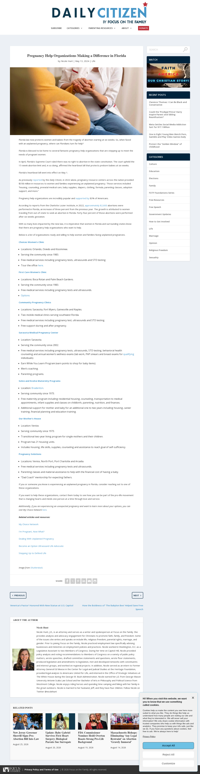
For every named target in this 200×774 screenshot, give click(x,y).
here (40, 265)
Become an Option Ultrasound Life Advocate (41, 546)
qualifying (128, 354)
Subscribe (56, 28)
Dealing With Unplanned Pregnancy (36, 538)
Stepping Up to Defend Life (32, 553)
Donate (143, 28)
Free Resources (156, 200)
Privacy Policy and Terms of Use (41, 769)
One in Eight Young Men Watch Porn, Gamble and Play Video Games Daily (168, 135)
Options (25, 295)
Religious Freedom (158, 250)
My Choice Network (28, 524)
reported (37, 179)
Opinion (153, 243)
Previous (19, 595)
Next (136, 595)
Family (152, 185)
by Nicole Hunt (65, 61)
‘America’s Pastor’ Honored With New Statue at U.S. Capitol (41, 605)
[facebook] (67, 581)
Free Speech (155, 207)
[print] (95, 581)
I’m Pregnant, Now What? (32, 531)
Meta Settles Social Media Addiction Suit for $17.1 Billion (167, 125)
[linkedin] (83, 581)
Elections (153, 178)
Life (93, 61)
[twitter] (72, 581)
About (125, 28)
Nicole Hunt (42, 627)
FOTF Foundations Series (161, 192)
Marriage (153, 235)
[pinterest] (78, 581)
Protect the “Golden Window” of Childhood (165, 145)
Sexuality (154, 257)
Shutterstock (36, 567)
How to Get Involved (159, 221)
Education (154, 171)
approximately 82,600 (96, 205)
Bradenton (37, 388)
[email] (89, 581)
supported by (82, 198)
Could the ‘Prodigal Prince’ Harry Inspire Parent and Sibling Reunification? (165, 115)
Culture (153, 164)
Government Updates (160, 214)
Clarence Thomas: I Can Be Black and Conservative (168, 103)
